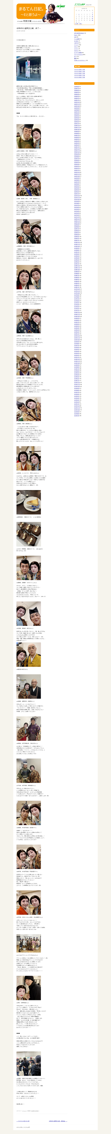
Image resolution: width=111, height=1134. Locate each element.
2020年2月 (76, 238)
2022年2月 (76, 191)
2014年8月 (76, 367)
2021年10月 (77, 199)
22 (92, 18)
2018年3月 (76, 283)
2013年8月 (76, 390)
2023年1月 (76, 170)
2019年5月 (76, 256)
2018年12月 (77, 265)
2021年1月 (76, 217)
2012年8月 (76, 413)
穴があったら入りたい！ (80, 60)
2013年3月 (76, 400)
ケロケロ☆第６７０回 (79, 77)
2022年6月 (76, 184)
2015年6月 (76, 347)
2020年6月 (76, 230)
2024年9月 (76, 131)
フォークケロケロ (78, 54)
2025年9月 (76, 108)
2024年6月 (76, 137)
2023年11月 (77, 151)
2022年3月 (76, 189)
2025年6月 (76, 114)
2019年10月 (77, 246)
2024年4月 (76, 141)
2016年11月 (77, 314)
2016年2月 (76, 332)
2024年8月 (76, 133)
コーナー (76, 48)
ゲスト (75, 46)
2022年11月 (77, 174)
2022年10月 (77, 176)
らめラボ (76, 43)
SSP (75, 37)
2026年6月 (76, 90)
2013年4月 (76, 398)
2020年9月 (76, 225)
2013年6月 (76, 394)
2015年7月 (76, 345)
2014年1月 (76, 380)
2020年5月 (76, 232)
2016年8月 (76, 320)
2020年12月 (77, 219)
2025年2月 (76, 121)
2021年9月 (76, 201)
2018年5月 (76, 279)
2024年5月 (76, 139)
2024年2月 (76, 145)
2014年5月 (76, 373)
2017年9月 (76, 295)
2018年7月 (76, 275)
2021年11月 (77, 197)
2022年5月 (76, 186)
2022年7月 (76, 182)
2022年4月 (76, 188)
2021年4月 (76, 211)
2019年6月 (76, 254)
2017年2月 (76, 308)
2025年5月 (76, 115)
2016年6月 (76, 324)
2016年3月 (76, 330)
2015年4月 (76, 351)
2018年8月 (76, 273)
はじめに (76, 41)
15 (92, 16)
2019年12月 (77, 242)
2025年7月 (76, 112)
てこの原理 (76, 39)
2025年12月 (77, 102)
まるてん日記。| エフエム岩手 (23, 1127)
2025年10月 (77, 106)
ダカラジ (76, 50)
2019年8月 (76, 250)
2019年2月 (76, 262)
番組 (75, 58)
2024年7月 (76, 135)
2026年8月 (76, 86)
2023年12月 (77, 149)
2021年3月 (76, 213)
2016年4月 (76, 328)
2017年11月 (77, 291)
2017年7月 (76, 299)
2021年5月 (76, 209)
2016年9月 (76, 318)
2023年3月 (76, 166)
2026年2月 (76, 98)
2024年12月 (77, 125)
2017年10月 (77, 293)
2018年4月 (76, 281)
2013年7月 (76, 392)
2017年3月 (76, 306)
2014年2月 (76, 378)
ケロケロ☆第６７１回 (79, 75)
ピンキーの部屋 (78, 52)
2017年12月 (77, 289)
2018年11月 (77, 267)
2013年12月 (77, 382)
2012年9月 (76, 411)
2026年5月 (76, 92)
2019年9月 (76, 248)
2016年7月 (76, 322)
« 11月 (76, 23)
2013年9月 (76, 388)
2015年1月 (76, 357)
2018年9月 (76, 271)
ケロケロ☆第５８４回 (22, 1121)
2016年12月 (77, 312)
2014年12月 (77, 359)
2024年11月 (77, 127)
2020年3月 (76, 236)
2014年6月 (76, 371)
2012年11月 (77, 408)
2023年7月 (76, 158)
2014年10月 (77, 363)
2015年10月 (77, 339)
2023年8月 (76, 156)
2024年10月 (77, 129)
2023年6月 (76, 160)
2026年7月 (76, 88)
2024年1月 (76, 147)
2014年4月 (76, 374)
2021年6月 (76, 207)
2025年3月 (76, 119)
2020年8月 (76, 226)
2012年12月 (77, 406)
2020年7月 (76, 228)
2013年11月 (77, 384)
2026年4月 (76, 94)
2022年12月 (77, 172)
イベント (24, 1111)
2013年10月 (77, 386)
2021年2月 (76, 215)
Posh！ (76, 35)
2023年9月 (76, 154)
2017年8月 (76, 297)
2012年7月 (76, 415)
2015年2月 (76, 355)
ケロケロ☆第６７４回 (79, 69)
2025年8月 (76, 110)
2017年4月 (76, 304)
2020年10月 (77, 223)
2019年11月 (77, 244)
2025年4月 (76, 117)
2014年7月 (76, 369)
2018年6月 (76, 277)
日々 (75, 56)
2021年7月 (76, 205)
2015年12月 (77, 336)
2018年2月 (76, 285)
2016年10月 (77, 316)
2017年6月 (76, 300)
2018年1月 (76, 287)
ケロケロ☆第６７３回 (79, 71)
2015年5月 (76, 349)
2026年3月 (76, 96)
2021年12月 (77, 195)
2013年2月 (76, 402)
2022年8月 (76, 180)
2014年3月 (76, 376)
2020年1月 (76, 240)
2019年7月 (76, 252)
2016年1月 (76, 334)
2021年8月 (76, 203)
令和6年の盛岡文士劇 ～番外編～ (58, 1121)
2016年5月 (76, 326)
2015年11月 (77, 337)
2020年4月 (76, 234)
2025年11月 (77, 104)
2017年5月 (76, 302)
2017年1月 (76, 310)
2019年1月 (76, 263)
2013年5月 (76, 396)
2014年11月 (77, 361)
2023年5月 (76, 162)
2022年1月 (76, 193)
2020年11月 (77, 221)
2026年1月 (76, 100)
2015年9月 (76, 341)
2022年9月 (76, 178)
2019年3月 (76, 260)
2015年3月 (76, 353)
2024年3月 (76, 143)
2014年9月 (76, 365)
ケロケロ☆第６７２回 (79, 73)
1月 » (80, 23)
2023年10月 (77, 152)
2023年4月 (76, 164)
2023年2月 (76, 168)
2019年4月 (76, 258)
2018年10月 (77, 269)
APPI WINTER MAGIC (79, 33)
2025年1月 (76, 123)
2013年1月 (76, 404)
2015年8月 (76, 343)
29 (92, 20)
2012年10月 (77, 410)
